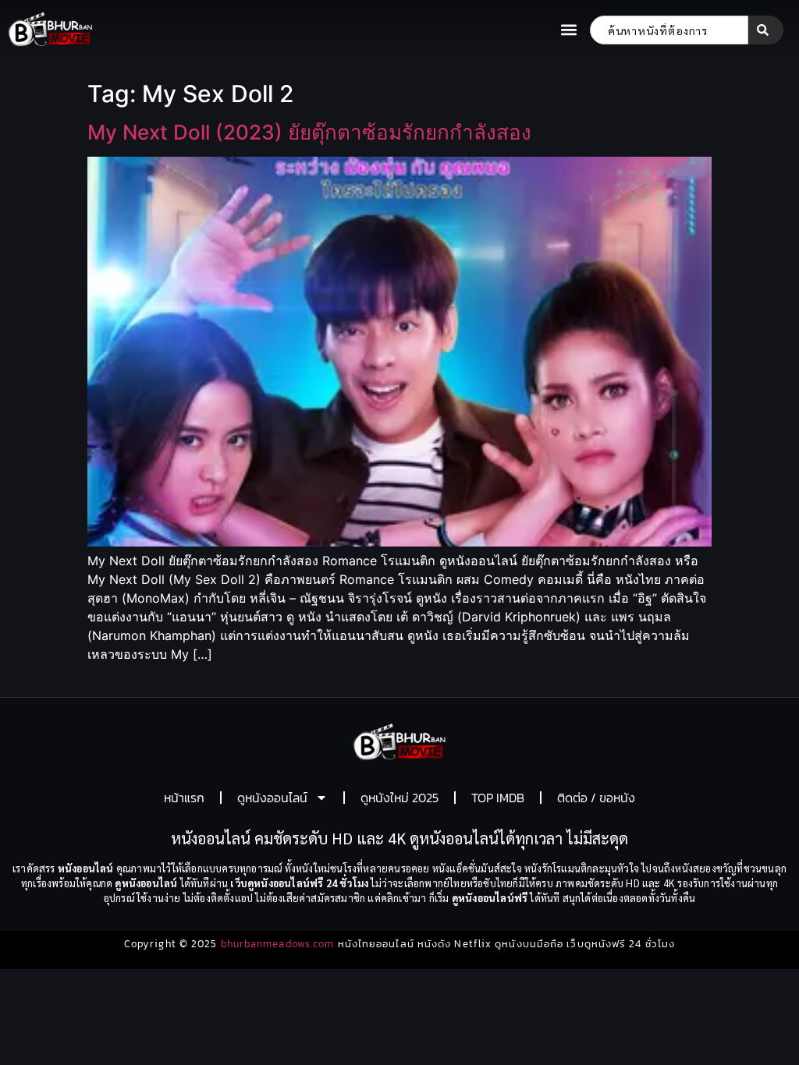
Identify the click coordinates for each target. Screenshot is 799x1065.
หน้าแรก (184, 797)
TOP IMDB (497, 797)
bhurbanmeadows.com (278, 943)
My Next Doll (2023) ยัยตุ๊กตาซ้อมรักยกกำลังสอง (309, 132)
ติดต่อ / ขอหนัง (596, 797)
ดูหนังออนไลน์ (272, 797)
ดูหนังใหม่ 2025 (399, 797)
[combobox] (669, 30)
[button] (569, 30)
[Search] (765, 30)
